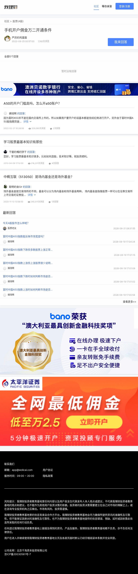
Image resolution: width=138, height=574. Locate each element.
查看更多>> (129, 301)
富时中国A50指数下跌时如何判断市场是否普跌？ (28, 276)
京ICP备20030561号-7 (17, 554)
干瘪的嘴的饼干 (18, 151)
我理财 (10, 7)
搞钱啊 (13, 113)
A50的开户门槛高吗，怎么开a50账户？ (32, 103)
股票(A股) (18, 21)
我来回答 (120, 42)
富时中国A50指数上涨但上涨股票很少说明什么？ (28, 262)
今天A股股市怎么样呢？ (16, 223)
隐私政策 (48, 475)
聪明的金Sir (16, 186)
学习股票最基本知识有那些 (23, 142)
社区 (96, 6)
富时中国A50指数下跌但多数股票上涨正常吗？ (28, 249)
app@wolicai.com (22, 469)
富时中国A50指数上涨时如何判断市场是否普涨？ (28, 289)
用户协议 (48, 469)
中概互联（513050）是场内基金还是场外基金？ (39, 177)
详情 (25, 121)
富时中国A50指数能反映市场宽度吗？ (24, 236)
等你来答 (107, 6)
